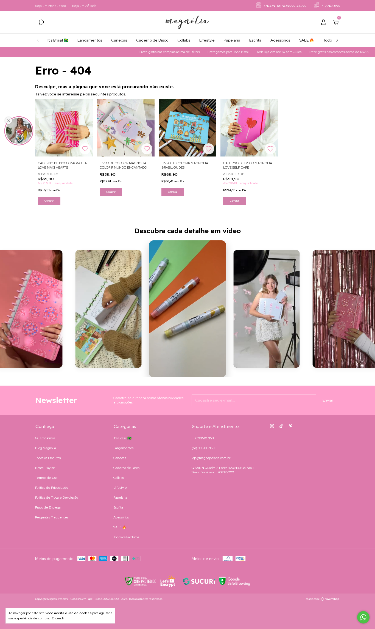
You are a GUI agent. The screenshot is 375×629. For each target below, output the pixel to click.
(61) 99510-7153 (203, 448)
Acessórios (280, 40)
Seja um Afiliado (84, 6)
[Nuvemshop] (323, 599)
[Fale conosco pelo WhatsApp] (363, 617)
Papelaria (232, 40)
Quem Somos (45, 438)
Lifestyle (207, 40)
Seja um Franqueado (50, 6)
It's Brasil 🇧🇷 (57, 40)
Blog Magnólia (45, 448)
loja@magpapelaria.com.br (211, 458)
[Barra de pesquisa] (41, 23)
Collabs (183, 40)
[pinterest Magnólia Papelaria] (291, 426)
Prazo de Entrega (48, 507)
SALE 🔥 (306, 40)
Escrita (255, 40)
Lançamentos (89, 40)
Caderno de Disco (152, 40)
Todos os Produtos (48, 458)
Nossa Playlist (45, 468)
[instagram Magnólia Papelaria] (272, 426)
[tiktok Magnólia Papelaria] (281, 426)
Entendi (58, 618)
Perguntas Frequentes (51, 517)
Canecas (119, 40)
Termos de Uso (46, 478)
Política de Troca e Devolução (56, 497)
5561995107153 (203, 438)
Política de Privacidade (51, 487)
